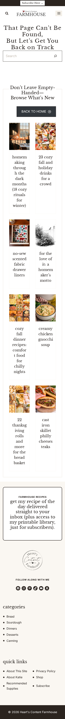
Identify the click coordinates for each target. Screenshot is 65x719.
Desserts (12, 634)
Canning (12, 641)
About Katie (14, 677)
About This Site (16, 671)
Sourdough (13, 622)
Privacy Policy (45, 671)
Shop (39, 677)
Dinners (11, 628)
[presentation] (19, 136)
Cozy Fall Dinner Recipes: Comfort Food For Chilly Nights (19, 350)
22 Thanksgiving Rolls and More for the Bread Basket (19, 441)
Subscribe (43, 686)
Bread (10, 616)
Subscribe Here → (32, 3)
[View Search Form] (6, 13)
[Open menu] (58, 13)
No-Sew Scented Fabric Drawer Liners (19, 264)
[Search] (55, 56)
